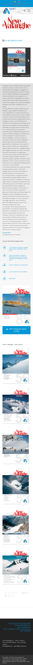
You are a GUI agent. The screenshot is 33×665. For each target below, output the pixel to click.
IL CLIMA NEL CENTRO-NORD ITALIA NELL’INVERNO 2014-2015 (18, 249)
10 (9, 596)
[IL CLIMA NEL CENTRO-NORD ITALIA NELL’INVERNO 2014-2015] (4, 247)
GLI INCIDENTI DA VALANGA (18, 272)
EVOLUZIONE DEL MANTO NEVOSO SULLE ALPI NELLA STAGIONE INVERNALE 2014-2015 (18, 258)
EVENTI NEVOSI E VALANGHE (18, 265)
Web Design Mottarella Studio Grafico (13, 660)
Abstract (12, 278)
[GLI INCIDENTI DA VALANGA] (4, 272)
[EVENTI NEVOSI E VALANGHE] (4, 265)
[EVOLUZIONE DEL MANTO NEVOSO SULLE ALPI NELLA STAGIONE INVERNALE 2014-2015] (4, 255)
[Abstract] (4, 278)
